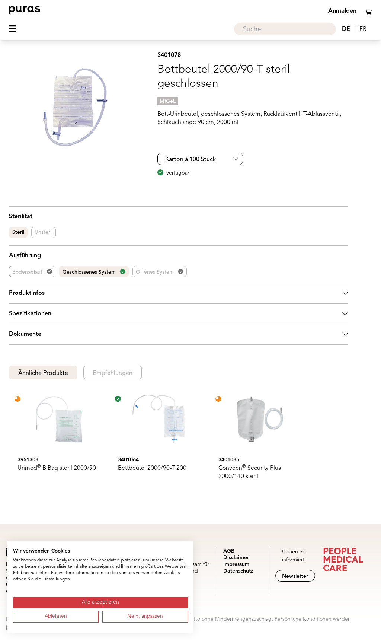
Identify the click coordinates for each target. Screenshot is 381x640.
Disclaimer (236, 557)
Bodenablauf (27, 272)
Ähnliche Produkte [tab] (43, 373)
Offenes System (155, 272)
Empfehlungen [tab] (112, 373)
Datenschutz (238, 571)
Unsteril (43, 232)
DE (346, 29)
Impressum (236, 564)
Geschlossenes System (89, 272)
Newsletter (295, 576)
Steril (18, 232)
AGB (228, 551)
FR (362, 29)
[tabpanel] (178, 439)
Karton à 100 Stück (190, 160)
